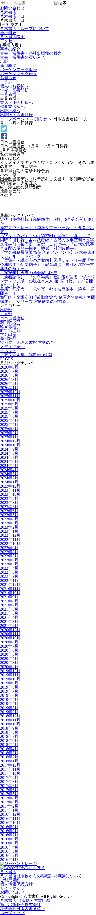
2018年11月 (10, 720)
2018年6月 (9, 740)
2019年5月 (9, 699)
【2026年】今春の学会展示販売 (28, 273)
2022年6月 (9, 560)
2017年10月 (10, 773)
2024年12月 (10, 441)
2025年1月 (9, 437)
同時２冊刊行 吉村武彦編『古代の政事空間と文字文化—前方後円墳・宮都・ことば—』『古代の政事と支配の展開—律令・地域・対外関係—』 (47, 244)
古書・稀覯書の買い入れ (22, 57)
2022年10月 (10, 543)
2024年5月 (9, 465)
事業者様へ (10, 94)
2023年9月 (9, 498)
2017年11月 (10, 769)
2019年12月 (10, 671)
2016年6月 (9, 839)
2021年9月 (9, 597)
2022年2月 (9, 576)
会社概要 (8, 33)
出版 (4, 61)
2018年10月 (10, 724)
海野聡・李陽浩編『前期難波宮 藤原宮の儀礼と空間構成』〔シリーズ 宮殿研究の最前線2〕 (47, 299)
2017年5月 (9, 794)
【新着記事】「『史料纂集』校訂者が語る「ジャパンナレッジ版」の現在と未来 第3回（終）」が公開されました (47, 281)
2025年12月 (10, 392)
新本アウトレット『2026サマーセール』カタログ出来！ (47, 229)
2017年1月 (9, 810)
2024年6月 (9, 461)
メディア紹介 (12, 346)
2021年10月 (10, 593)
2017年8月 (9, 781)
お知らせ (8, 78)
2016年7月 (9, 835)
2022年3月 (9, 572)
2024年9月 (9, 449)
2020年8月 (9, 642)
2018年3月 (9, 753)
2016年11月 (10, 818)
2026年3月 (9, 379)
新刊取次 (8, 65)
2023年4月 (9, 519)
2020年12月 (10, 630)
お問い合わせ (12, 892)
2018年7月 (9, 736)
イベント (8, 351)
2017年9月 (9, 777)
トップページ (12, 119)
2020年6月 (9, 650)
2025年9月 (9, 404)
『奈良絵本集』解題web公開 (26, 355)
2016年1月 (9, 859)
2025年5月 (9, 420)
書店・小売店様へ (16, 102)
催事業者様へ (12, 106)
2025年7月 (9, 412)
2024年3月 (9, 474)
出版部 (6, 309)
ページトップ (12, 913)
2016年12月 (10, 814)
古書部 (6, 314)
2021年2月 (9, 625)
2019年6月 (9, 695)
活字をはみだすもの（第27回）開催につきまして (45, 236)
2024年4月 (9, 470)
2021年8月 (9, 601)
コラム (6, 82)
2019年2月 (9, 712)
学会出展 (8, 334)
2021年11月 (10, 588)
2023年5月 (9, 515)
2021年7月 (9, 605)
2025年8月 (9, 408)
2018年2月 (9, 757)
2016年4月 (9, 847)
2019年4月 (9, 703)
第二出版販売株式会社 (20, 904)
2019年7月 (9, 691)
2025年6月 (9, 416)
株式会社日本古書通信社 (22, 909)
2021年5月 (9, 613)
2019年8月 (9, 687)
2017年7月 (9, 785)
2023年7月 (9, 506)
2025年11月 (10, 396)
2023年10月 (10, 494)
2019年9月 (9, 683)
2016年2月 (9, 855)
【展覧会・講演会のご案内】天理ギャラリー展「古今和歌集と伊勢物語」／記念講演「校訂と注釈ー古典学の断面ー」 (47, 264)
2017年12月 (10, 765)
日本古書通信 (12, 318)
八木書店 (8, 12)
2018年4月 (9, 749)
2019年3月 (9, 707)
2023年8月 (9, 502)
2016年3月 (9, 851)
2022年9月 (9, 547)
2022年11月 (10, 539)
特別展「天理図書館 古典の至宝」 (31, 342)
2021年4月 (9, 617)
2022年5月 (9, 564)
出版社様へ (10, 110)
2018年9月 (9, 728)
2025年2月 (9, 433)
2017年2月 (9, 806)
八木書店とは (12, 16)
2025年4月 (9, 424)
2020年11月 (10, 634)
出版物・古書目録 (16, 115)
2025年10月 (10, 400)
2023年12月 (10, 486)
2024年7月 (9, 457)
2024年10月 (10, 445)
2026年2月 (9, 383)
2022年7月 (9, 556)
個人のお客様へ (14, 86)
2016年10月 (10, 822)
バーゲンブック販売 (18, 69)
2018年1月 (9, 761)
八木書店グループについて (24, 28)
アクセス (8, 41)
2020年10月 (10, 638)
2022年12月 (10, 535)
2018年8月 (9, 732)
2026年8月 (9, 367)
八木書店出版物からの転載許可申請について (41, 876)
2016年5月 (9, 843)
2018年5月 (9, 744)
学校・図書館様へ (16, 90)
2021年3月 (9, 621)
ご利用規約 (10, 880)
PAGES (6, 359)
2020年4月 (9, 658)
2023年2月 (9, 527)
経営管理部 (10, 330)
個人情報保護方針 (16, 884)
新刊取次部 (10, 322)
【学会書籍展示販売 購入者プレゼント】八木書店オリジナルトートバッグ (47, 254)
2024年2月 (9, 478)
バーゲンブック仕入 (18, 74)
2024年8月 (9, 453)
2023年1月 (9, 531)
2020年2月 (9, 666)
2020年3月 (9, 662)
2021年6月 (9, 609)
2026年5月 (9, 375)
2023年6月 (9, 511)
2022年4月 (9, 568)
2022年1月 (9, 580)
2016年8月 (9, 831)
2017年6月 (9, 790)
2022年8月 (9, 552)
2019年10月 (10, 679)
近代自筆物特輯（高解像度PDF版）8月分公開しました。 (48, 221)
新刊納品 (8, 338)
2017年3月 (9, 802)
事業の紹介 (10, 49)
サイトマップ (12, 888)
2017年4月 (9, 798)
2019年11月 (10, 675)
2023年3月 (9, 523)
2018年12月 (10, 716)
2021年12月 (10, 584)
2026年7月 (9, 371)
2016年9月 (9, 826)
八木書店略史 (12, 37)
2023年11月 (10, 490)
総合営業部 (10, 326)
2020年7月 (9, 646)
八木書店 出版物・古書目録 (25, 900)
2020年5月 (9, 654)
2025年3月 (9, 428)
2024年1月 (9, 482)
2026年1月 (9, 387)
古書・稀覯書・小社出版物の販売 (30, 53)
